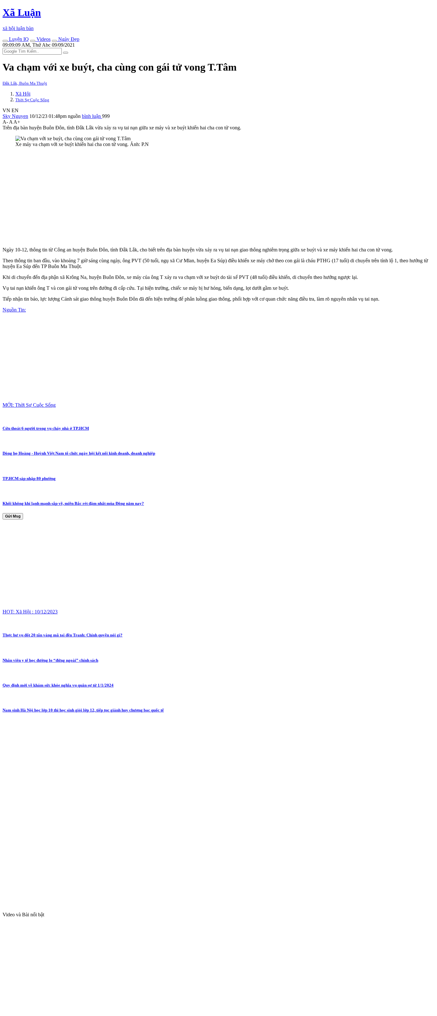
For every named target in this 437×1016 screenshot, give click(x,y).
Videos (43, 39)
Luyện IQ (18, 39)
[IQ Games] (5, 41)
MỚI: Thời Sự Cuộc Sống (29, 405)
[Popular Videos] (32, 41)
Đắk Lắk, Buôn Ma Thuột (25, 83)
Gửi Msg (12, 516)
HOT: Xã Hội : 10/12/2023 (30, 611)
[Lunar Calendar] (54, 41)
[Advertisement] (194, 197)
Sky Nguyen (15, 116)
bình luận (92, 116)
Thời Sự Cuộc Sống (32, 99)
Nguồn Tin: (14, 309)
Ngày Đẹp (68, 39)
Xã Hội (22, 93)
